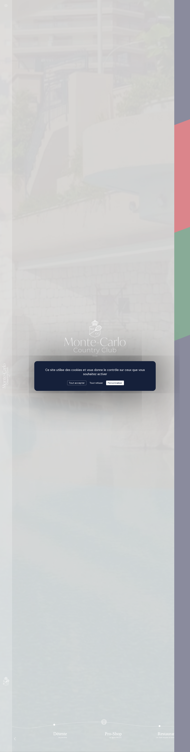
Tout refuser (96, 382)
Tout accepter (77, 382)
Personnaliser (115, 382)
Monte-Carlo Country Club (6, 376)
